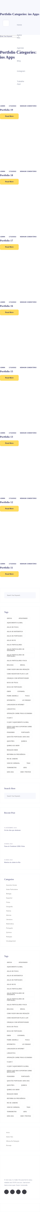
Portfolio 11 (6, 567)
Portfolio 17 (6, 240)
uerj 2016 (10, 772)
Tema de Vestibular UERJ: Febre (14, 846)
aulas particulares (14, 645)
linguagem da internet (15, 704)
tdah (28, 763)
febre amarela (12, 696)
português (25, 732)
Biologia (8, 893)
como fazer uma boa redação (18, 669)
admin (2, 106)
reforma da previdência (16, 754)
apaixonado (23, 618)
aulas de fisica (12, 627)
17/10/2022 (12, 106)
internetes (11, 700)
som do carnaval (13, 763)
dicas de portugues (14, 687)
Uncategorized (11, 941)
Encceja (8, 1145)
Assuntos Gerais (11, 885)
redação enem (12, 750)
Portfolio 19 (6, 109)
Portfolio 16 (6, 306)
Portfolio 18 (6, 175)
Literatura (9, 919)
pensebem (10, 732)
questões (10, 741)
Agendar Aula (20, 49)
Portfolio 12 (6, 502)
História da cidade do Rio (12, 862)
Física (8, 902)
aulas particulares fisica (17, 660)
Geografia (9, 906)
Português (9, 928)
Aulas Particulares (12, 889)
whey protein (25, 772)
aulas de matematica (15, 631)
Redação (9, 936)
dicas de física (12, 682)
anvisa (9, 618)
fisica (27, 696)
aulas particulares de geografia (15, 649)
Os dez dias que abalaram (12, 830)
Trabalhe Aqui (20, 82)
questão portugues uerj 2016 (18, 737)
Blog (19, 61)
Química (9, 932)
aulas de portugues (14, 636)
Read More (9, 116)
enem (9, 691)
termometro (12, 767)
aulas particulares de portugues (15, 655)
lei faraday (26, 700)
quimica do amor (13, 745)
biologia (10, 665)
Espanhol (9, 898)
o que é (10, 718)
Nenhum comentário (28, 106)
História (8, 911)
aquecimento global (15, 623)
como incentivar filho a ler (17, 674)
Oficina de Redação (12, 1141)
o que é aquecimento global (18, 722)
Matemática (10, 924)
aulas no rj (11, 640)
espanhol (21, 691)
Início (8, 1132)
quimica (24, 741)
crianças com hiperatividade (18, 678)
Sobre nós (19, 36)
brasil (22, 665)
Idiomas (8, 915)
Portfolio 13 (6, 436)
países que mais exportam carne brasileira (19, 727)
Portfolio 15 (6, 371)
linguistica (11, 709)
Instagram (21, 71)
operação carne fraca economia (19, 713)
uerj (25, 767)
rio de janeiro (12, 759)
